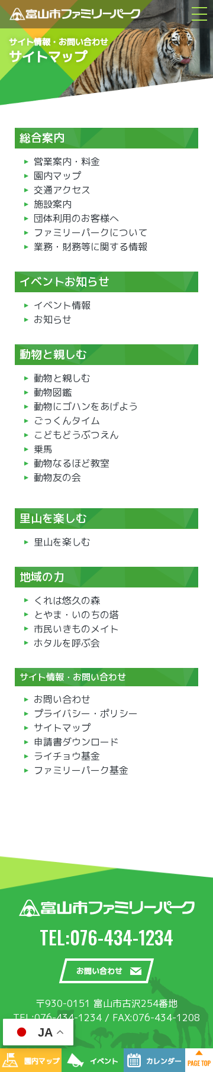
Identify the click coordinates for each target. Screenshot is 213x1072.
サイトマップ (62, 727)
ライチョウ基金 (67, 756)
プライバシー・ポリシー (86, 713)
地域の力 (42, 577)
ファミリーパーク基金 (81, 770)
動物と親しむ (53, 354)
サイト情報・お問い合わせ (73, 677)
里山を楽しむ (53, 518)
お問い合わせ (62, 699)
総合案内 (42, 138)
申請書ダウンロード (76, 741)
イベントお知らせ (64, 281)
